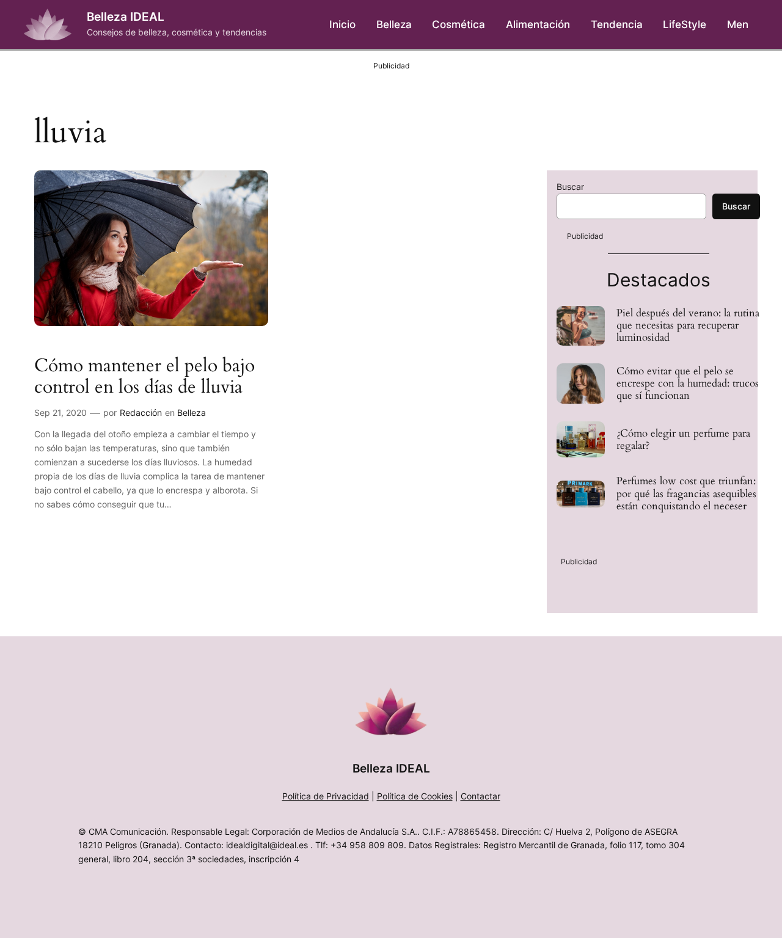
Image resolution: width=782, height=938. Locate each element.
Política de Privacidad (325, 796)
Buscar (570, 186)
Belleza (191, 412)
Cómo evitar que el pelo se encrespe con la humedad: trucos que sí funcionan (687, 383)
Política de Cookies (415, 796)
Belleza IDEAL (125, 16)
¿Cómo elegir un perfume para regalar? (683, 439)
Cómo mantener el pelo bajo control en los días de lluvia (144, 377)
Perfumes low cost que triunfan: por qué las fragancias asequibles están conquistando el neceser (686, 493)
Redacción (141, 412)
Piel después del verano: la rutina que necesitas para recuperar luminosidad (687, 325)
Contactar (480, 796)
